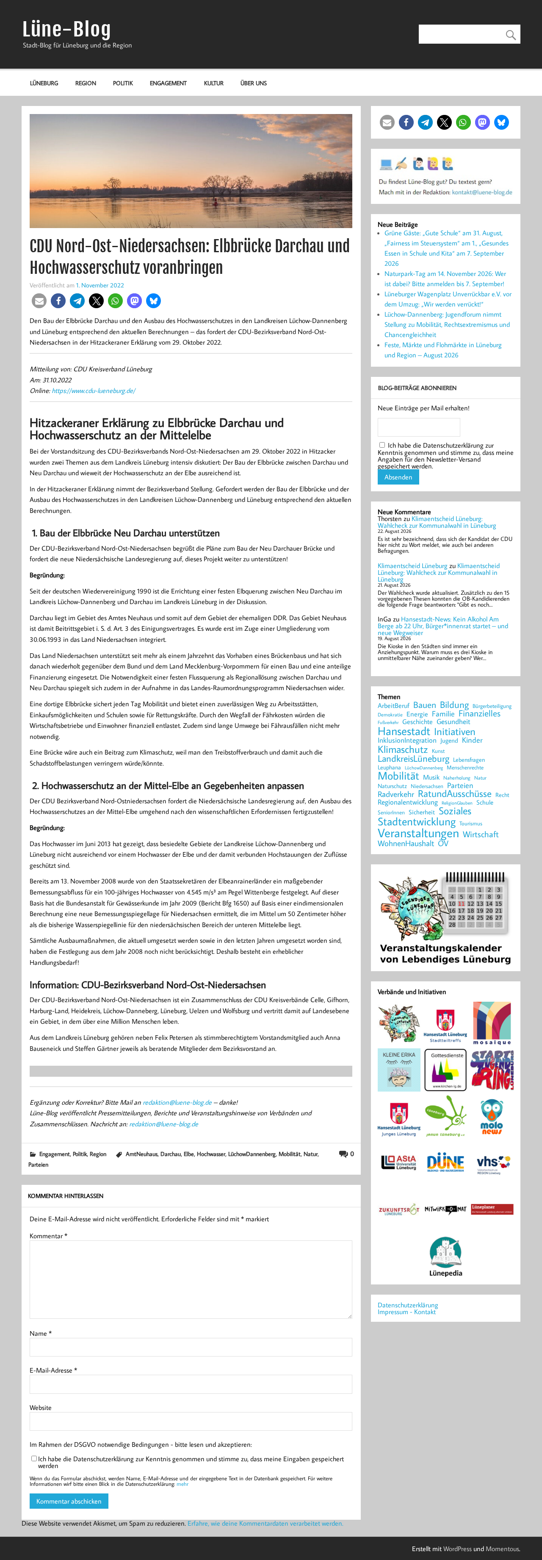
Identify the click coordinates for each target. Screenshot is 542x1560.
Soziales (455, 810)
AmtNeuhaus (142, 1154)
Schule (484, 802)
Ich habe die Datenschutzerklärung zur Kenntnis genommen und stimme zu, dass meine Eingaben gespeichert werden (191, 1462)
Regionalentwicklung (408, 802)
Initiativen (455, 731)
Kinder (472, 740)
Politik (123, 83)
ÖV (443, 843)
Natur (311, 1154)
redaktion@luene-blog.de (177, 1102)
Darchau (170, 1154)
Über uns (254, 83)
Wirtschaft (481, 834)
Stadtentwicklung (417, 821)
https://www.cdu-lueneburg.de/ (93, 390)
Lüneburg (44, 83)
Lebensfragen (469, 760)
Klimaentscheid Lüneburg (413, 565)
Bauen (424, 705)
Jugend (449, 741)
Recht (502, 795)
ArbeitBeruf (393, 705)
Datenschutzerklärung (408, 1305)
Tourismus (470, 823)
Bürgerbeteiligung (492, 706)
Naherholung (456, 777)
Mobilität (290, 1154)
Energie (417, 713)
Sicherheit (422, 812)
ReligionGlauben (457, 803)
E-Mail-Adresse (53, 1370)
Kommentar (48, 1235)
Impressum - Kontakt (407, 1311)
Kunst (438, 751)
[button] (39, 300)
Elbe (189, 1154)
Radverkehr (396, 794)
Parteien (38, 1164)
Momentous (502, 1548)
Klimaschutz (403, 749)
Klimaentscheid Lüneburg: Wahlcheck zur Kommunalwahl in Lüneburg (437, 521)
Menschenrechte (465, 767)
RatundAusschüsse (455, 794)
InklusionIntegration (407, 740)
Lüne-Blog (67, 29)
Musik (431, 777)
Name (41, 1333)
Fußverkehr (388, 722)
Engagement (168, 83)
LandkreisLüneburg (413, 758)
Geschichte (417, 721)
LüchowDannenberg (252, 1154)
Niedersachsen (427, 786)
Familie (443, 714)
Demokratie (390, 714)
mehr (182, 1483)
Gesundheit (453, 721)
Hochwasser (211, 1154)
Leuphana (389, 767)
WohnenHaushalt (406, 843)
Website (41, 1407)
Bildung (454, 704)
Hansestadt (404, 731)
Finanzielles (480, 713)
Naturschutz (392, 786)
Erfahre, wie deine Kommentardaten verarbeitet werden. (265, 1523)
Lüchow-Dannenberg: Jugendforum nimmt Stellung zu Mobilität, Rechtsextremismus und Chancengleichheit (447, 324)
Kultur (214, 83)
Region (85, 83)
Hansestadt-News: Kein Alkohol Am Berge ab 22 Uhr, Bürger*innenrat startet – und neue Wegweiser (443, 626)
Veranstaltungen (418, 833)
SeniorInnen (391, 812)
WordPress (457, 1548)
